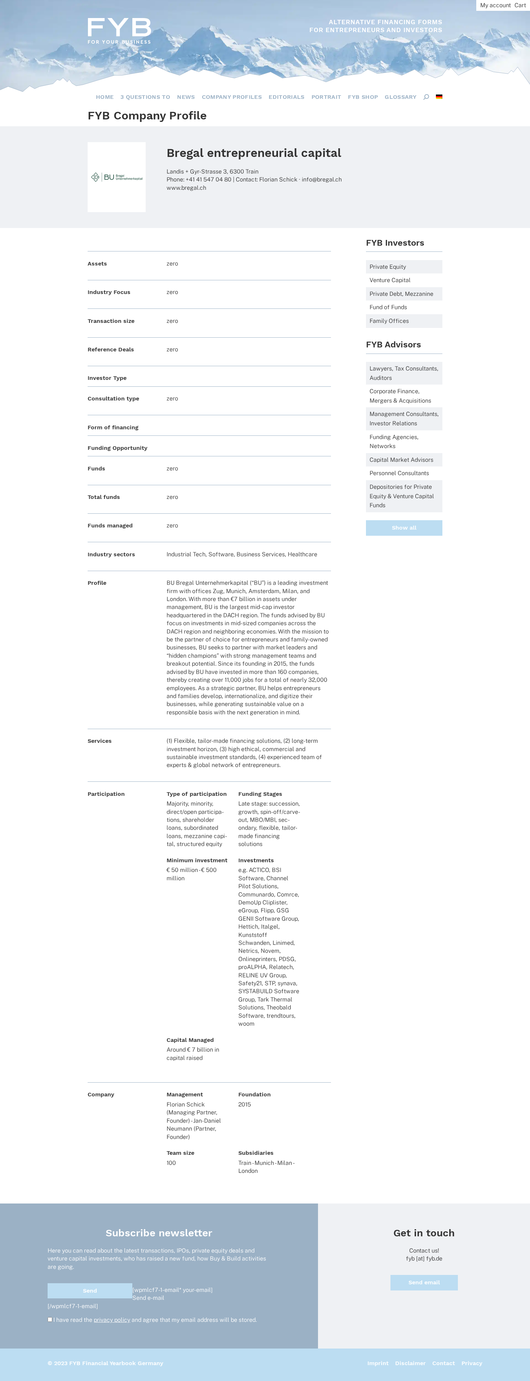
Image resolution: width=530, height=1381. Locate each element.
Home (105, 96)
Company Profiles (232, 96)
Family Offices (389, 320)
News (186, 96)
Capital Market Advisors (401, 459)
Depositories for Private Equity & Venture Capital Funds (402, 496)
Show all (404, 527)
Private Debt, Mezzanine (401, 293)
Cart (520, 5)
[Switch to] (439, 97)
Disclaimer (410, 1363)
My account (495, 5)
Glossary (400, 96)
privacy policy (112, 1319)
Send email (424, 1282)
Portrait (326, 96)
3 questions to (145, 96)
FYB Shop (363, 96)
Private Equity (388, 266)
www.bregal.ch (186, 187)
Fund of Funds (388, 307)
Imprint (378, 1363)
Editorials (287, 96)
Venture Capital (390, 280)
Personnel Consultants (399, 473)
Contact (443, 1363)
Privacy (471, 1363)
